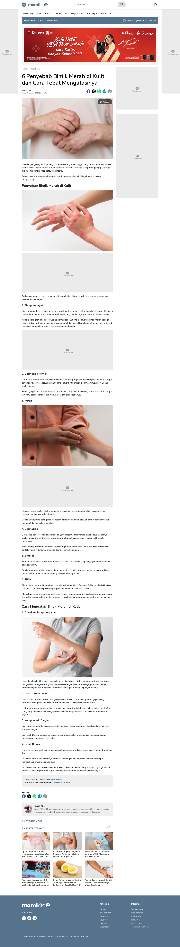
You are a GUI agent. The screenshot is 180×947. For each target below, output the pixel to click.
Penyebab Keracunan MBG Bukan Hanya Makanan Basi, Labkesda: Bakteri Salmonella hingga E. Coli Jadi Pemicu (36, 884)
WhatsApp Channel (61, 782)
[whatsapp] (99, 91)
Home (24, 69)
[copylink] (110, 91)
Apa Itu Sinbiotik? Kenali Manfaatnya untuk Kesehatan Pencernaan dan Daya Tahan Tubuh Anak (35, 855)
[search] (122, 4)
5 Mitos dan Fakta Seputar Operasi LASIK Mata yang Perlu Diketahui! (97, 854)
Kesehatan (35, 69)
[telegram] (104, 91)
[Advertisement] (67, 272)
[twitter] (94, 91)
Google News (55, 779)
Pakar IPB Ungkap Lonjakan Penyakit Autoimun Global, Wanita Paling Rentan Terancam (66, 855)
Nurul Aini (26, 90)
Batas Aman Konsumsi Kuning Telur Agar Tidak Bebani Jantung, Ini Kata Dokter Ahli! (67, 882)
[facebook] (88, 91)
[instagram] (34, 918)
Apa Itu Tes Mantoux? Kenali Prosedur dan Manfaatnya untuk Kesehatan (98, 882)
